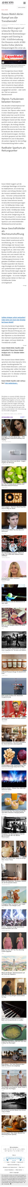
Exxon (3, 10)
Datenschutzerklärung (13, 1164)
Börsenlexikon (14, 1147)
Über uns (21, 1167)
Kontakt (13, 1162)
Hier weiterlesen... (11, 383)
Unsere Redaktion (9, 1170)
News (8, 1162)
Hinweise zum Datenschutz (10, 1167)
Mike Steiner (19, 1170)
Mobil (6, 10)
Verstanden (6, 1184)
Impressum (20, 1162)
